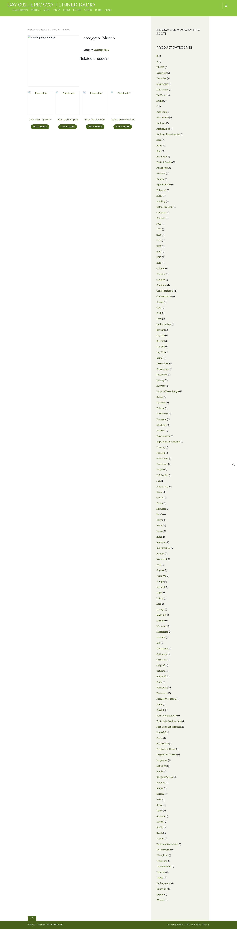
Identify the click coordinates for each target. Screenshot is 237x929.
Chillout (160, 268)
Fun (158, 480)
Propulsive (161, 760)
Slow (159, 799)
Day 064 (160, 346)
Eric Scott (161, 424)
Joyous (160, 570)
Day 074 (160, 352)
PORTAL (35, 10)
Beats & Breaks (164, 162)
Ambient (161, 123)
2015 (158, 257)
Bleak (159, 195)
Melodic (160, 620)
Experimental (163, 435)
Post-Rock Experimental (169, 726)
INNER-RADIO (20, 10)
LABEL (46, 10)
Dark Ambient (163, 324)
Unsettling (162, 888)
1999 (158, 223)
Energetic (161, 419)
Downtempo (162, 368)
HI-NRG (160, 67)
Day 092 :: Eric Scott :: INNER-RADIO (44, 925)
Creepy (159, 301)
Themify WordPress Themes (198, 925)
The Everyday (163, 849)
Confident (161, 285)
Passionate (162, 687)
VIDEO (88, 10)
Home (31, 29)
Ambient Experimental (168, 134)
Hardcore (161, 508)
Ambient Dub (163, 128)
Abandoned (162, 167)
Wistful (160, 899)
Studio (159, 827)
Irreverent (161, 559)
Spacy (159, 810)
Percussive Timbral (166, 698)
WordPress (181, 925)
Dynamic (161, 402)
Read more (40, 126)
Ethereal (160, 430)
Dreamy (160, 380)
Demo (159, 357)
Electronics (162, 83)
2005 (158, 229)
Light (159, 592)
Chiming (160, 273)
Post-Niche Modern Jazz (169, 721)
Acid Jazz (161, 111)
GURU (66, 10)
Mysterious (162, 648)
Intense (160, 553)
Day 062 (160, 341)
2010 (158, 251)
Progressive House (166, 749)
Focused (160, 452)
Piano (159, 704)
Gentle (159, 497)
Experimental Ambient (168, 441)
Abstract (160, 173)
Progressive (162, 743)
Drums (159, 396)
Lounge (160, 609)
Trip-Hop (161, 871)
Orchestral (161, 659)
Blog (158, 151)
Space (159, 804)
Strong (159, 821)
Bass (158, 139)
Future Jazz (162, 486)
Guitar (159, 503)
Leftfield (160, 587)
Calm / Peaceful (164, 206)
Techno (160, 838)
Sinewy (160, 793)
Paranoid (161, 676)
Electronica (162, 413)
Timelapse (161, 860)
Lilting (159, 598)
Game (159, 491)
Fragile (160, 469)
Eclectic (160, 408)
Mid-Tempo (162, 89)
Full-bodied (162, 475)
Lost (158, 603)
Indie (159, 536)
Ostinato (160, 670)
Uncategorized (42, 29)
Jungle (160, 581)
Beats (159, 145)
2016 (158, 262)
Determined (162, 363)
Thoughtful (162, 855)
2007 (158, 240)
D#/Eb (159, 100)
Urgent (160, 894)
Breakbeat (161, 156)
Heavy (159, 525)
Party (159, 682)
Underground (163, 883)
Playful (160, 709)
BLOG (98, 10)
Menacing (161, 626)
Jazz (158, 564)
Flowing (160, 447)
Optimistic (161, 654)
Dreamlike (161, 374)
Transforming (163, 866)
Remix (159, 771)
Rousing (160, 782)
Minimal (160, 637)
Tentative (161, 78)
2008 (158, 246)
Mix (158, 642)
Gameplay (161, 72)
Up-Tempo (161, 95)
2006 (158, 234)
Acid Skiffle (162, 117)
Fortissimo (162, 463)
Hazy (159, 519)
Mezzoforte (162, 631)
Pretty (159, 737)
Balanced (161, 190)
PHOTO (77, 10)
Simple (159, 788)
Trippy (159, 877)
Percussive (162, 693)
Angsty (160, 178)
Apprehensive (163, 184)
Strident (160, 816)
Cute (158, 307)
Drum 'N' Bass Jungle (167, 391)
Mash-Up (161, 614)
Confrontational (164, 290)
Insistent (161, 542)
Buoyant (160, 385)
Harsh (159, 514)
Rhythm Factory (164, 776)
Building (160, 201)
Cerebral (160, 218)
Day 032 (160, 329)
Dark (159, 313)
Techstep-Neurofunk (167, 844)
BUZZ (56, 10)
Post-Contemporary (166, 715)
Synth (159, 832)
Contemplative (164, 296)
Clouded (160, 279)
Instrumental (163, 547)
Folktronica (162, 458)
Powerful (161, 732)
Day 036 (160, 335)
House (159, 531)
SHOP (108, 10)
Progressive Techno (166, 754)
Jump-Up (161, 575)
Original (160, 665)
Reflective (161, 765)
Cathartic (161, 212)
